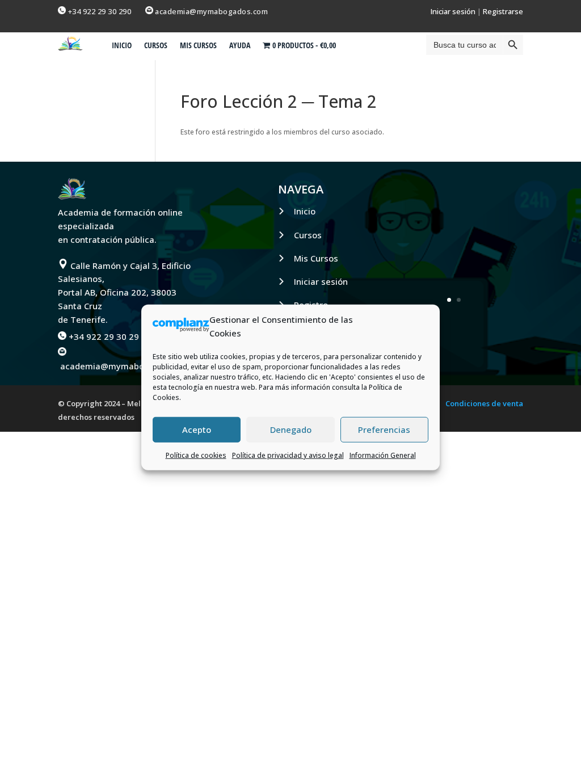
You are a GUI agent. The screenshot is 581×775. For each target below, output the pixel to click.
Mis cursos (198, 45)
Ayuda (239, 45)
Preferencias (384, 429)
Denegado (290, 429)
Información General (383, 455)
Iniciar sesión (453, 11)
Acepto (196, 429)
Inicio (122, 45)
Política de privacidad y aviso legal (288, 455)
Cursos (155, 45)
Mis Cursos (316, 258)
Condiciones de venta (484, 403)
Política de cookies (196, 455)
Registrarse (503, 11)
